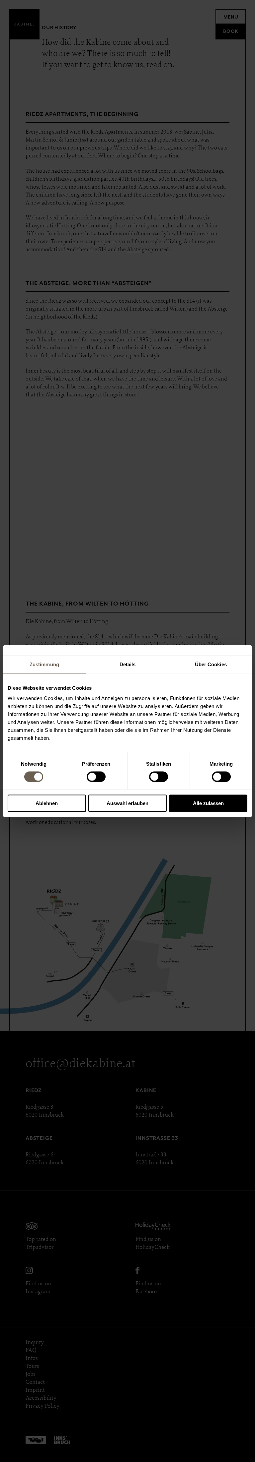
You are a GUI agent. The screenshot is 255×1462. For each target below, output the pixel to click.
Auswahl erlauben (127, 803)
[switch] (96, 776)
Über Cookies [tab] (211, 664)
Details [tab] (128, 664)
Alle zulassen (208, 803)
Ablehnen (47, 803)
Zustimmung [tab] (44, 664)
